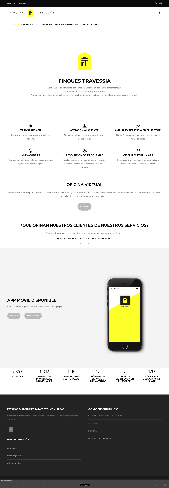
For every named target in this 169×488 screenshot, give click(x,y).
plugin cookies (162, 485)
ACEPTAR (84, 485)
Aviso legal (11, 448)
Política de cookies (14, 463)
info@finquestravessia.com (101, 438)
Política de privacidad (15, 456)
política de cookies (96, 483)
